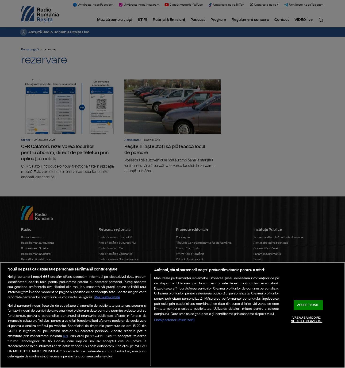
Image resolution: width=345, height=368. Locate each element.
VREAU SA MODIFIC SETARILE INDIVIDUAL (306, 319)
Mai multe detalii (107, 297)
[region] (172, 315)
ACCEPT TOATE (308, 305)
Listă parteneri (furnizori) (174, 320)
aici (65, 336)
